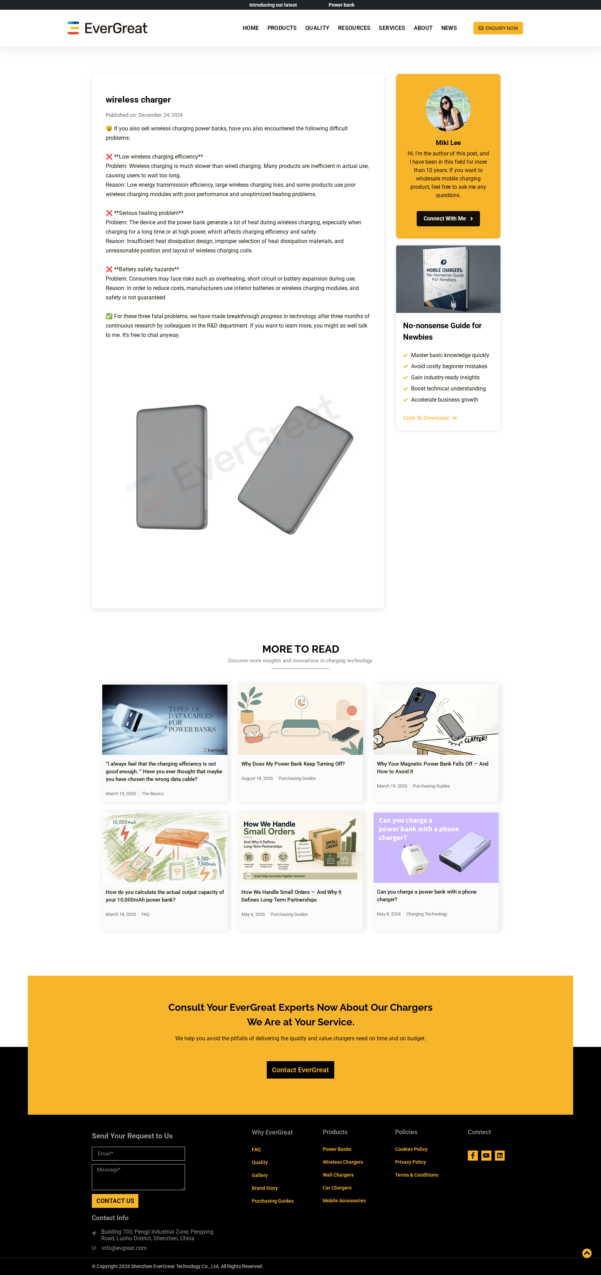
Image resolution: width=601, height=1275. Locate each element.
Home (251, 28)
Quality (317, 28)
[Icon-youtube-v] (486, 1156)
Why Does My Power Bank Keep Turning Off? (293, 764)
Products (282, 28)
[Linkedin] (500, 1156)
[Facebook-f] (473, 1156)
